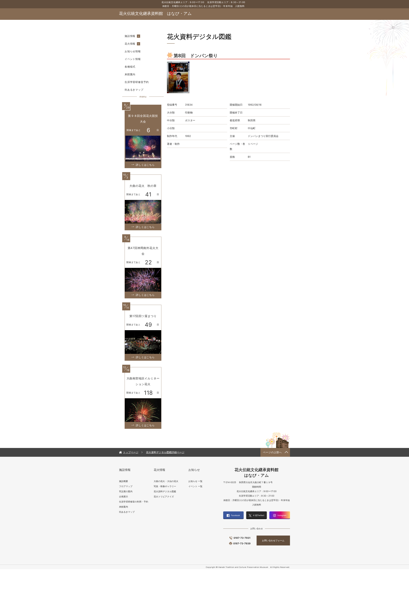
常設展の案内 (125, 491)
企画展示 (123, 496)
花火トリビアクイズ (164, 496)
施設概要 (123, 481)
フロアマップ (125, 486)
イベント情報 (133, 59)
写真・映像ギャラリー (165, 486)
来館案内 (130, 74)
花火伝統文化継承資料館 (155, 13)
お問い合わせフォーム (273, 540)
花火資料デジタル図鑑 (165, 491)
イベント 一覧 (195, 486)
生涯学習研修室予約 (137, 82)
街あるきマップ (134, 89)
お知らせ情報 (133, 51)
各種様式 (130, 66)
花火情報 (130, 43)
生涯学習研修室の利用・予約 (133, 501)
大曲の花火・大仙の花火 (166, 481)
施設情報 (130, 36)
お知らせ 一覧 (195, 481)
